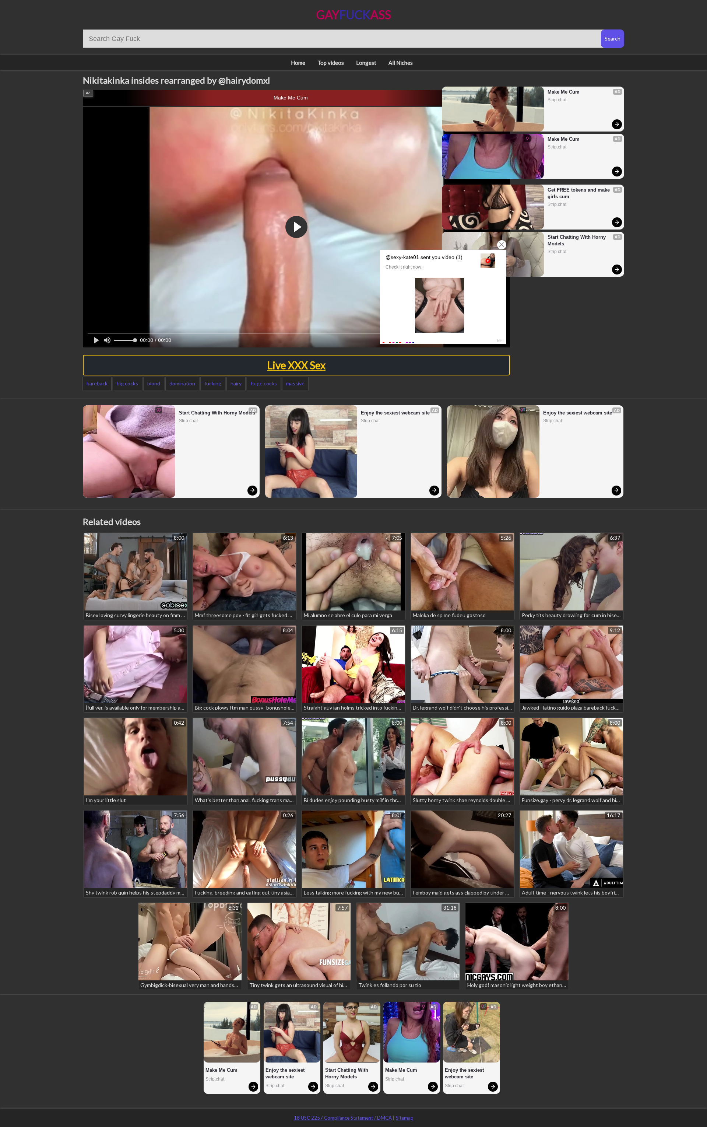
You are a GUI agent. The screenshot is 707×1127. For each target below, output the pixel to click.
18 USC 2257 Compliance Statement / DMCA (343, 1118)
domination (182, 383)
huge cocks (264, 383)
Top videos (330, 62)
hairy (236, 383)
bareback (97, 383)
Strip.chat (557, 99)
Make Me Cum (291, 98)
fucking (212, 383)
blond (153, 383)
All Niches (400, 62)
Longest (366, 62)
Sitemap (405, 1118)
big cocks (127, 383)
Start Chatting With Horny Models (577, 240)
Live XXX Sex (296, 365)
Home (298, 62)
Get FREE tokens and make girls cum (579, 193)
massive (295, 383)
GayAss (353, 14)
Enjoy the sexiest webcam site (395, 413)
